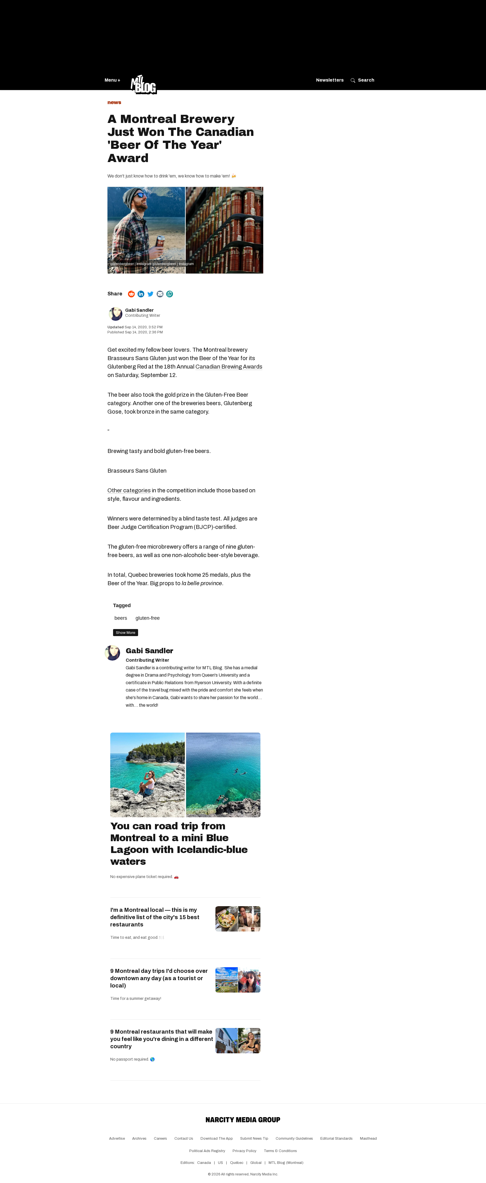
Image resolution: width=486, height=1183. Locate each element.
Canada (204, 1163)
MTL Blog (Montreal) (286, 1163)
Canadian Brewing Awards (228, 366)
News (114, 102)
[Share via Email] (160, 294)
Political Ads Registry (207, 1151)
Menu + (112, 80)
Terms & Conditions (280, 1151)
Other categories (129, 490)
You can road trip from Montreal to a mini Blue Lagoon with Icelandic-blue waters (179, 844)
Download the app (217, 1139)
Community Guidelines (294, 1139)
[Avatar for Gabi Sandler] (112, 653)
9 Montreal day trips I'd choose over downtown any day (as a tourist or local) (159, 978)
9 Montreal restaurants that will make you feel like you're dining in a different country (161, 1039)
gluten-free (148, 618)
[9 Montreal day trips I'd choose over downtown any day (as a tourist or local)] (237, 980)
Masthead (368, 1139)
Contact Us (183, 1139)
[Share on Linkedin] (141, 294)
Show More (125, 632)
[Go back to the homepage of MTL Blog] (144, 80)
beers (120, 618)
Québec (236, 1163)
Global (256, 1163)
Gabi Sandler (139, 310)
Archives (139, 1139)
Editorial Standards (336, 1139)
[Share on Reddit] (131, 294)
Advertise (117, 1139)
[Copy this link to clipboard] (169, 294)
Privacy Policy (244, 1151)
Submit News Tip (254, 1139)
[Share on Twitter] (150, 294)
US (220, 1163)
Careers (160, 1139)
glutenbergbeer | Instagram (131, 264)
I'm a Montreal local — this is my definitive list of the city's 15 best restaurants (154, 917)
